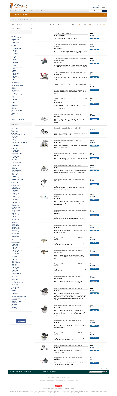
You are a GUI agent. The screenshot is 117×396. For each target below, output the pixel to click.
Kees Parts (14, 211)
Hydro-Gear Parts (15, 202)
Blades (13, 41)
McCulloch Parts (15, 233)
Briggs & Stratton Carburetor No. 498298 (67, 114)
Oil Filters (13, 93)
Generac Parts (14, 182)
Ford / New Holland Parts (17, 179)
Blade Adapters (15, 39)
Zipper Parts (14, 309)
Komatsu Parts (14, 216)
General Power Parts (16, 184)
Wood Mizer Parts (15, 298)
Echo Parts (14, 167)
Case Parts (14, 148)
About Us (86, 5)
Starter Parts (14, 104)
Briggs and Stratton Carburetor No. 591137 (68, 333)
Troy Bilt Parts (14, 284)
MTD (14, 57)
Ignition (13, 87)
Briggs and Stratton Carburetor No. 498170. (68, 288)
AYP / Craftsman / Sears (18, 47)
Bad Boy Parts (14, 136)
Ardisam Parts (14, 131)
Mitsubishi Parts (15, 236)
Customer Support (96, 5)
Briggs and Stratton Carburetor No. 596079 (68, 225)
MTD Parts (13, 238)
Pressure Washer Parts (16, 94)
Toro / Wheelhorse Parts (17, 282)
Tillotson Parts (14, 279)
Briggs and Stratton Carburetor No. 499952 (68, 320)
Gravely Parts (14, 190)
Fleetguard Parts (15, 178)
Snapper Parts (14, 270)
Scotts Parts (14, 265)
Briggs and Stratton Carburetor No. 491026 (68, 238)
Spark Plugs (14, 99)
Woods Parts (14, 299)
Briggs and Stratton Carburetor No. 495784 (68, 276)
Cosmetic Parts (15, 73)
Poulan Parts (14, 248)
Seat (12, 98)
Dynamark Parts (15, 165)
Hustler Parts (14, 201)
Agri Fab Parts (14, 128)
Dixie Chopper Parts (16, 162)
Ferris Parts (14, 176)
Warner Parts (14, 293)
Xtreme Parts (14, 302)
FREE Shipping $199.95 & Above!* (19, 14)
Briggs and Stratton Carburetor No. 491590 (68, 250)
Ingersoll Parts (14, 204)
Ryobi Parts (14, 261)
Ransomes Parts (15, 255)
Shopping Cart (96, 7)
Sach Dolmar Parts (15, 262)
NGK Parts (13, 241)
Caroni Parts (14, 147)
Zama (14, 70)
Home (12, 19)
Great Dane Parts (15, 191)
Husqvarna (15, 53)
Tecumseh (15, 62)
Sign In (85, 375)
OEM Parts (13, 118)
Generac (15, 50)
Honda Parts (14, 196)
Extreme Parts (14, 173)
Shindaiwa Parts (15, 267)
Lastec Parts (14, 222)
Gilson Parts (14, 187)
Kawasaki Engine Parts (16, 210)
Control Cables (15, 71)
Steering (13, 107)
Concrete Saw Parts (15, 10)
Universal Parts (15, 287)
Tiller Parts (13, 108)
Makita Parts (14, 230)
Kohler (14, 56)
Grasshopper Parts (15, 188)
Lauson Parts (14, 224)
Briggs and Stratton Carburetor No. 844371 (68, 165)
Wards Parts (14, 292)
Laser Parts (14, 221)
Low (99, 24)
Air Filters (13, 36)
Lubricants (13, 88)
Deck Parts (14, 76)
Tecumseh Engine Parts (17, 278)
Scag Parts (14, 264)
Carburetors (32, 19)
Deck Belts (13, 74)
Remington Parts (15, 258)
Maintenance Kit (15, 90)
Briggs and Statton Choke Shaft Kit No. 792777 (69, 153)
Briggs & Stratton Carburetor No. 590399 (67, 128)
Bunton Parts (14, 144)
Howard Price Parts (15, 198)
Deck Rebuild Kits (15, 78)
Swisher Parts (14, 275)
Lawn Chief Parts (15, 227)
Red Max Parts (14, 256)
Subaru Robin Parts (16, 273)
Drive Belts (14, 79)
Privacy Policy (80, 375)
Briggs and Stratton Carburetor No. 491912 (68, 264)
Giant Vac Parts (15, 185)
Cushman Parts (15, 157)
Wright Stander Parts (16, 301)
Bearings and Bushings (16, 37)
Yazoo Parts (14, 305)
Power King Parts (15, 251)
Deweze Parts (14, 161)
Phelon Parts (14, 247)
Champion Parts (15, 150)
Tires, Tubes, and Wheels (17, 110)
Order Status (104, 5)
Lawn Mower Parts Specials (17, 119)
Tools (12, 111)
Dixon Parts (14, 164)
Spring (13, 102)
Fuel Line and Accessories (17, 85)
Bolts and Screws (15, 42)
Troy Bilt (15, 64)
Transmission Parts (15, 113)
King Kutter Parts (15, 213)
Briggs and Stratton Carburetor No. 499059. (68, 305)
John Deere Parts (15, 207)
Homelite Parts (14, 194)
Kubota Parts (14, 218)
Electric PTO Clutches (16, 81)
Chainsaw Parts (44, 10)
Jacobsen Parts (15, 205)
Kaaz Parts (14, 208)
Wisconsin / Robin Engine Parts (18, 296)
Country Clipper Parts (16, 153)
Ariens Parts (14, 133)
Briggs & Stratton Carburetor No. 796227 (67, 140)
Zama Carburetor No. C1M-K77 (64, 33)
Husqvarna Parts (15, 199)
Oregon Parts (14, 244)
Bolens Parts (14, 141)
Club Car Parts (14, 151)
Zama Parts (14, 307)
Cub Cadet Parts (15, 156)
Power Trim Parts (15, 253)
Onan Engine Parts (15, 242)
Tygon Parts (14, 285)
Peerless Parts (14, 245)
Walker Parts (14, 290)
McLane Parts (14, 235)
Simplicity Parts (15, 268)
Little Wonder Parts (15, 228)
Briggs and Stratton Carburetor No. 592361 (68, 357)
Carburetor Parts (15, 44)
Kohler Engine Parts (16, 215)
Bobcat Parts (14, 139)
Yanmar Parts (14, 304)
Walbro (15, 65)
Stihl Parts (13, 272)
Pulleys (13, 96)
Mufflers (13, 91)
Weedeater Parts (15, 295)
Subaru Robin (16, 61)
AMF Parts (13, 130)
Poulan (15, 59)
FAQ (90, 5)
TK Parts (13, 281)
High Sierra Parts (15, 193)
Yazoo (14, 68)
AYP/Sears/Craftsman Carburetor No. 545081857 (70, 85)
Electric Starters (15, 82)
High (104, 24)
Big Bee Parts (14, 137)
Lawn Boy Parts (15, 225)
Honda (14, 51)
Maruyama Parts (15, 231)
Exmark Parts (14, 171)
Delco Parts (14, 159)
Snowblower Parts (35, 10)
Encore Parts (14, 168)
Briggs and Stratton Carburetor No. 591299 (68, 345)
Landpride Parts (15, 219)
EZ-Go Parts (14, 174)
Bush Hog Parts (15, 145)
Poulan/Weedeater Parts (17, 250)
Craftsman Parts (15, 154)
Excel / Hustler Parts (16, 170)
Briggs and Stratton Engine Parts (19, 142)
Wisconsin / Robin (17, 67)
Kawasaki (15, 54)
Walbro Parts (14, 288)
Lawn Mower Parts (25, 10)
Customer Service (72, 375)
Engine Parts (14, 84)
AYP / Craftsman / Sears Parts (18, 134)
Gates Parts (14, 181)
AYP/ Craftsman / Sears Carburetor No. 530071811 (70, 72)
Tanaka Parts (14, 276)
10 (106, 28)
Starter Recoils (14, 105)
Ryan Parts (14, 259)
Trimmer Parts (14, 115)
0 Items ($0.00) (103, 7)
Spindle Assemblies (16, 101)
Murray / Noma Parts (16, 239)
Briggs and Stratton (17, 48)
